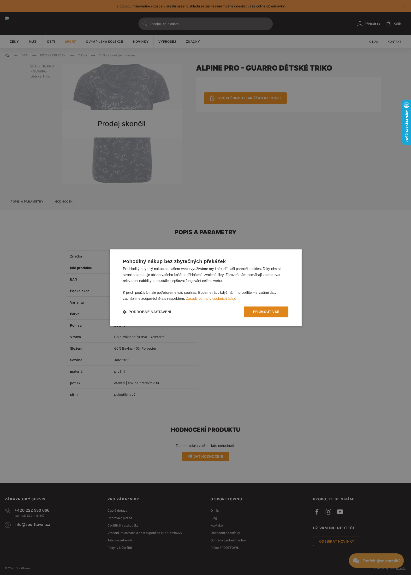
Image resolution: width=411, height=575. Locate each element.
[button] (147, 312)
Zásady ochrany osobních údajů (211, 298)
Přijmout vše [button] (266, 312)
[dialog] (206, 287)
